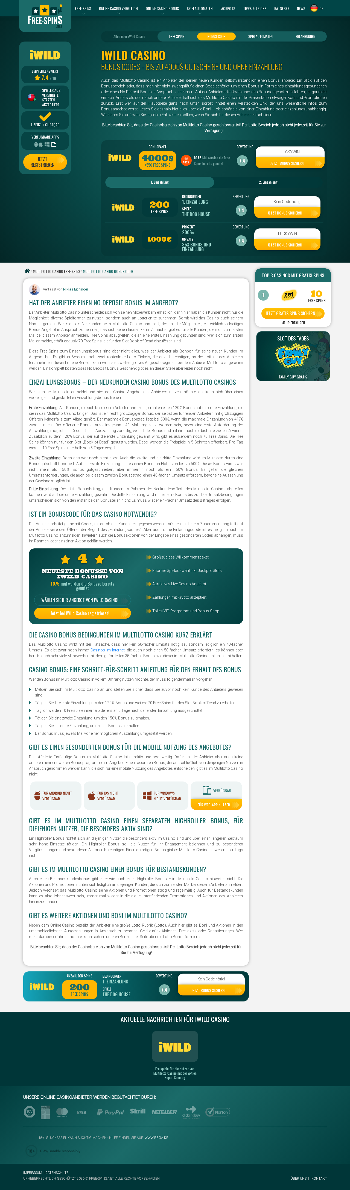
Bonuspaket (158, 147)
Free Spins (177, 36)
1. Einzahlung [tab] (160, 182)
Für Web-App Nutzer (213, 804)
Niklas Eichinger (75, 289)
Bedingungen (191, 196)
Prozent (188, 227)
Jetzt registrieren (42, 162)
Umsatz (188, 239)
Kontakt (319, 1178)
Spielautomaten (260, 36)
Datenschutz (57, 1173)
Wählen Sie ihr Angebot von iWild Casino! (79, 600)
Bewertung (242, 147)
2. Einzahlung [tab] (268, 182)
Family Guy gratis (293, 377)
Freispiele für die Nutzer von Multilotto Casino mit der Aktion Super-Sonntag (175, 1073)
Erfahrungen (305, 36)
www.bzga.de (156, 1138)
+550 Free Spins (157, 165)
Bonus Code (216, 36)
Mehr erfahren (293, 323)
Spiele (186, 209)
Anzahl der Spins (79, 976)
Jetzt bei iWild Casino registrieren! (79, 613)
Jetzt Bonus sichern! (287, 163)
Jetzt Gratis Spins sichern (290, 313)
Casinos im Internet (108, 650)
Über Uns (299, 1178)
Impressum (32, 1173)
